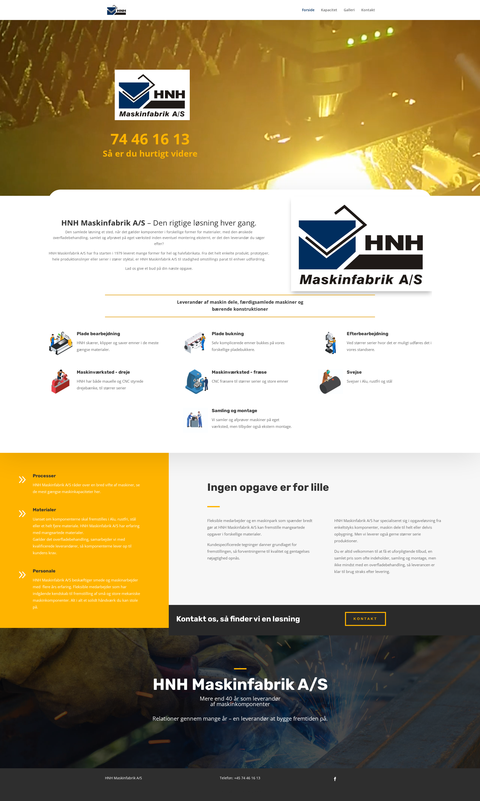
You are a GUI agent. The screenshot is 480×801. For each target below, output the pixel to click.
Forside (308, 10)
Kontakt (368, 10)
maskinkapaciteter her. (81, 491)
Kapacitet (329, 10)
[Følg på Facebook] (335, 779)
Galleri (349, 10)
